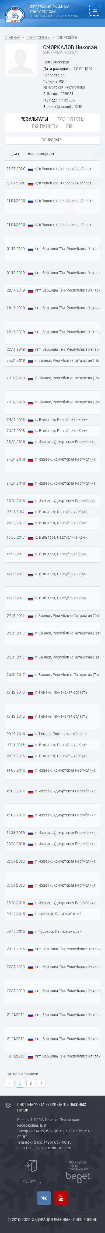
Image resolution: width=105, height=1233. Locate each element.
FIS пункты (45, 126)
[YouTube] (61, 1198)
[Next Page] (41, 1083)
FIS (69, 126)
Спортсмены (38, 38)
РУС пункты (71, 119)
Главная (12, 38)
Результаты (34, 119)
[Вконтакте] (44, 1198)
